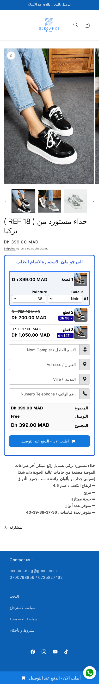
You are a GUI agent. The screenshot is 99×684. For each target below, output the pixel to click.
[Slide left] (5, 202)
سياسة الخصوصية (23, 619)
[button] (10, 25)
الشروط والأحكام (23, 630)
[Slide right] (93, 202)
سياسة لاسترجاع (22, 608)
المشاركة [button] (17, 527)
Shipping (10, 248)
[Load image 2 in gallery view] (49, 201)
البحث (14, 596)
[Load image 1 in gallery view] (23, 201)
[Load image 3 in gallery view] (75, 201)
